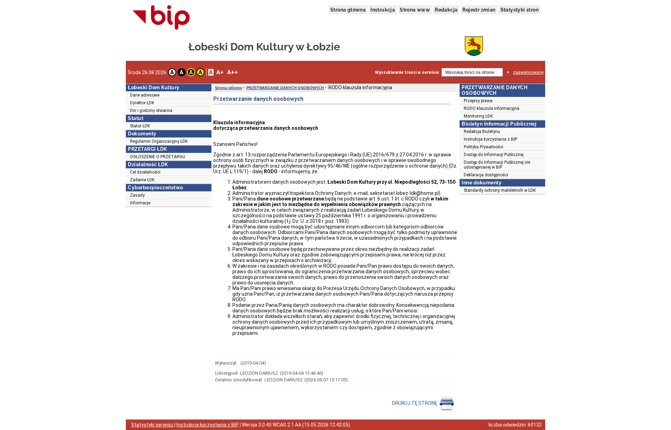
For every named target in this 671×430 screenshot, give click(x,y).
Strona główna (348, 10)
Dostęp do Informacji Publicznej (494, 154)
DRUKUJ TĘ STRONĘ (415, 403)
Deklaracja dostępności (486, 174)
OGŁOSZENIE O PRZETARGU (157, 156)
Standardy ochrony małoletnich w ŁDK (500, 190)
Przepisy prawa (478, 100)
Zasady (137, 195)
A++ (232, 72)
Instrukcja (382, 10)
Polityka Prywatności (483, 146)
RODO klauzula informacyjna (491, 108)
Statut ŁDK (140, 126)
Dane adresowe (144, 95)
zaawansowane (528, 72)
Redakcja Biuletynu (482, 131)
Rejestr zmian (478, 10)
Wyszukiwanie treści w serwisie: (407, 72)
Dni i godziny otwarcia (151, 110)
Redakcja (446, 10)
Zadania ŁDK (142, 179)
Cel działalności (145, 172)
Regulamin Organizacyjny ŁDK (159, 141)
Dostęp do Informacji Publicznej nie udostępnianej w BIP (497, 165)
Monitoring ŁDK (478, 116)
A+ (220, 72)
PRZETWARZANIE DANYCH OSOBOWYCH (285, 88)
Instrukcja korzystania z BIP (490, 139)
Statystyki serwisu (152, 425)
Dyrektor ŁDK (142, 102)
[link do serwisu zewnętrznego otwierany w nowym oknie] (161, 18)
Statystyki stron (519, 10)
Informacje (140, 202)
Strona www (415, 10)
